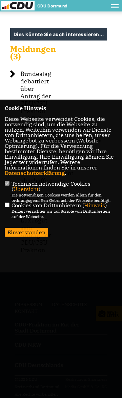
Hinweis (94, 205)
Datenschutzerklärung (35, 172)
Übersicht (26, 189)
